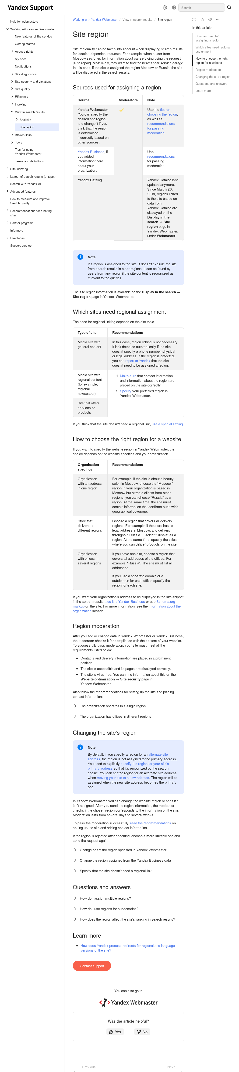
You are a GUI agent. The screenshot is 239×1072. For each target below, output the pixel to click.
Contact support (92, 965)
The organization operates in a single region (113, 705)
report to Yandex (137, 360)
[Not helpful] (210, 19)
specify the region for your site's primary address (128, 766)
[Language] (174, 7)
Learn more (203, 90)
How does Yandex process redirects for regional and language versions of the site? (128, 948)
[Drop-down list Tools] (12, 142)
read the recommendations (150, 822)
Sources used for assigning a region (208, 38)
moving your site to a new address (123, 777)
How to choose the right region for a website (212, 60)
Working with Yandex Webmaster (95, 19)
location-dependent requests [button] (99, 53)
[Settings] (165, 7)
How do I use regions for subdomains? (109, 908)
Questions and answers (211, 83)
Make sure (128, 375)
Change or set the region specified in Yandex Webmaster (123, 849)
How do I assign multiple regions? (105, 898)
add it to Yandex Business (125, 601)
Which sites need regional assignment (213, 49)
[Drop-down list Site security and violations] (12, 81)
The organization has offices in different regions (115, 716)
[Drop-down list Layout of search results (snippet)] (8, 176)
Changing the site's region (213, 76)
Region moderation (208, 69)
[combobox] (202, 7)
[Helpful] (202, 19)
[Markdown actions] (217, 19)
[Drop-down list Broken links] (12, 135)
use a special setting (167, 423)
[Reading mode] (194, 19)
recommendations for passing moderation (161, 128)
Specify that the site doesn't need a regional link (116, 870)
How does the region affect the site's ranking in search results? (127, 919)
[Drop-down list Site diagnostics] (12, 74)
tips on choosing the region (162, 111)
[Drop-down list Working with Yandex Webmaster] (8, 29)
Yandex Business (91, 151)
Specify (125, 390)
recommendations (161, 156)
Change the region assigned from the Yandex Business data (125, 860)
